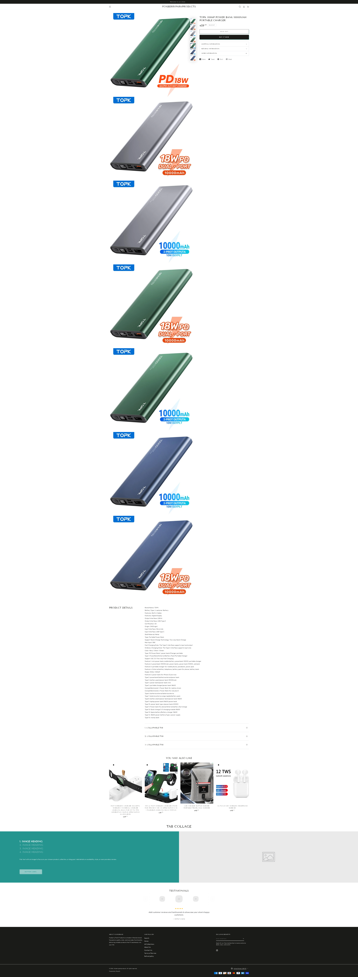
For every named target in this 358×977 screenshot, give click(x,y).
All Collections (149, 944)
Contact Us (148, 950)
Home (146, 941)
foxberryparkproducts (120, 968)
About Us (147, 947)
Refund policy (149, 956)
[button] (240, 7)
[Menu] (110, 7)
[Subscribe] (243, 939)
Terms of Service (150, 953)
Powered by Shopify (114, 971)
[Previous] (146, 899)
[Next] (212, 899)
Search (146, 938)
